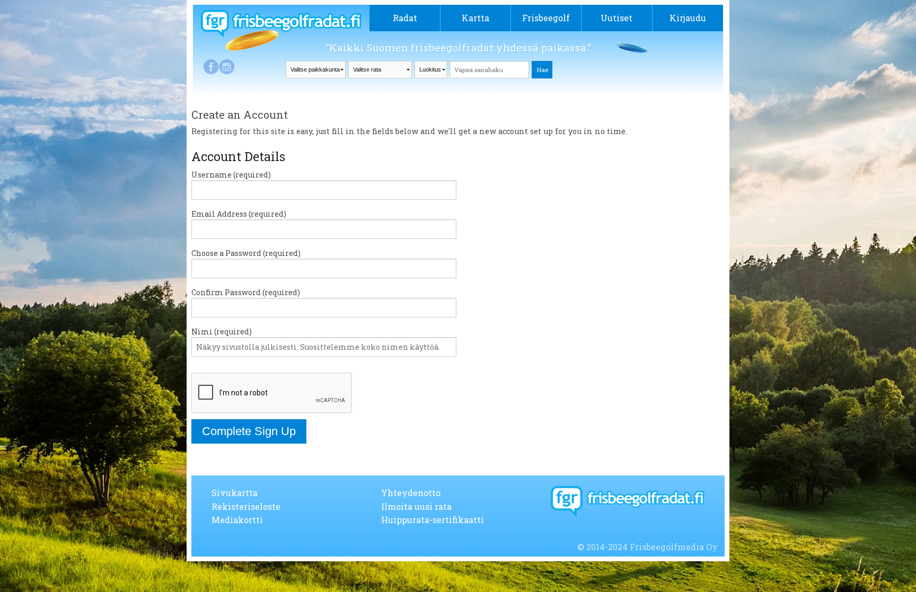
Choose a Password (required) (246, 253)
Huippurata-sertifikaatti (432, 519)
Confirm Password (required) (245, 292)
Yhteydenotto (411, 492)
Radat (405, 17)
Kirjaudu (688, 17)
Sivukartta (235, 492)
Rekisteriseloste (246, 506)
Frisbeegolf (546, 17)
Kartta (475, 17)
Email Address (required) (238, 214)
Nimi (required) (221, 331)
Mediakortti (237, 519)
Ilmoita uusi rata (416, 506)
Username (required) (231, 175)
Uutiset (616, 17)
